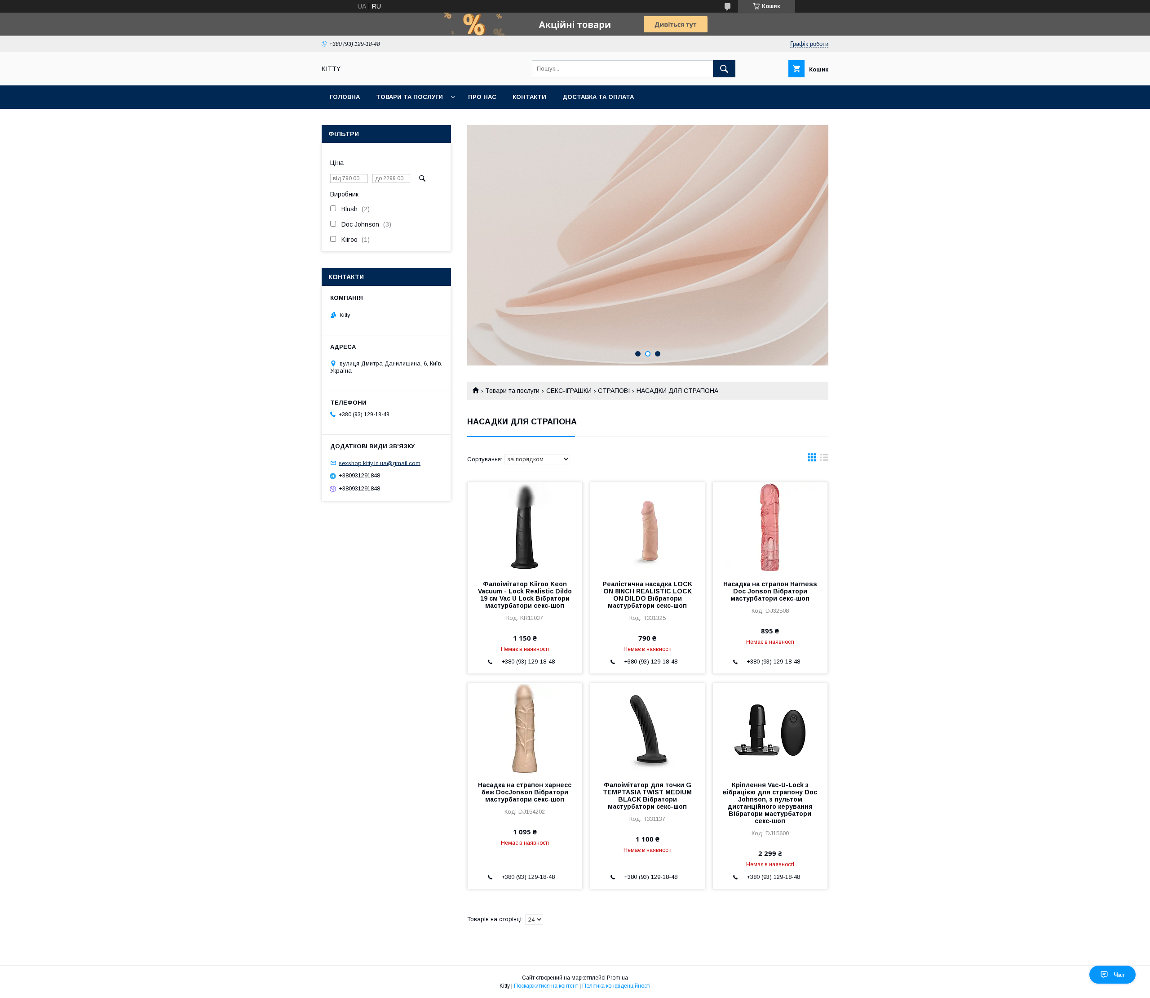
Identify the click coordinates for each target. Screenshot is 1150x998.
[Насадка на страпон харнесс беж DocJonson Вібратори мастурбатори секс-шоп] (525, 728)
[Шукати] (724, 68)
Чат (1119, 974)
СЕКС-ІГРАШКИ (569, 390)
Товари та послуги (409, 97)
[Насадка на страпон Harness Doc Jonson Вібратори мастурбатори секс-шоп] (770, 527)
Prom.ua (617, 978)
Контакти (529, 97)
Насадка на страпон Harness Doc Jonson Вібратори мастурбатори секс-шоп (770, 591)
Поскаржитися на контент (546, 986)
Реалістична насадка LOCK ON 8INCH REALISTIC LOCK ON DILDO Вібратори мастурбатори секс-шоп (647, 594)
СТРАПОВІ (614, 390)
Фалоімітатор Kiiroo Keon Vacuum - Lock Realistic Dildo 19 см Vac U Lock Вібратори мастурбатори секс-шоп (525, 594)
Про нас (482, 97)
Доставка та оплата (598, 97)
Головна (345, 97)
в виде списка (824, 459)
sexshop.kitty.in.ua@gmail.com (379, 462)
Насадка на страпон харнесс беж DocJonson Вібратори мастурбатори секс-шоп (524, 792)
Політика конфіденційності (616, 986)
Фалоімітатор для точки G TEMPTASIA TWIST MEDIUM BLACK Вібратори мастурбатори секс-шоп (647, 795)
